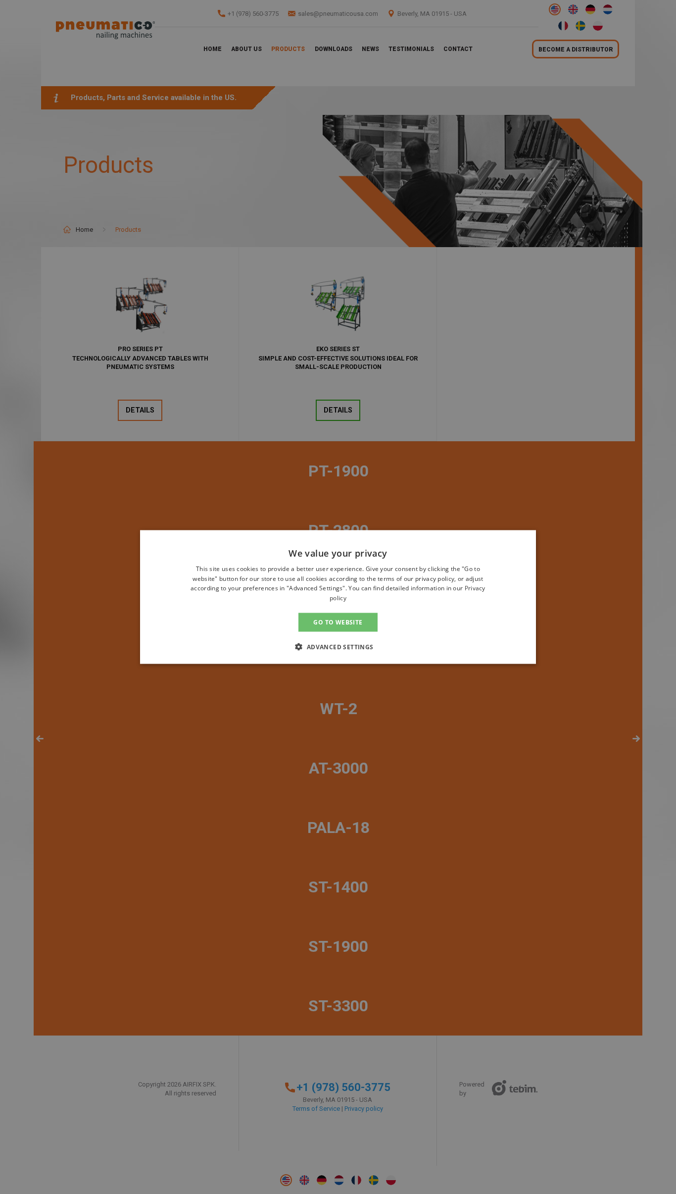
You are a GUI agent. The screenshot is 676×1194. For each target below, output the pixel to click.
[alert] (338, 597)
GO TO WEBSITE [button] (337, 622)
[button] (337, 647)
